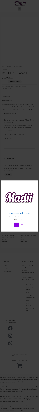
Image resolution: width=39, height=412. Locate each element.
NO (22, 224)
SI (16, 224)
